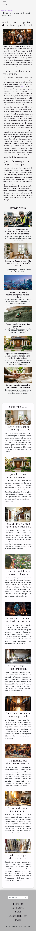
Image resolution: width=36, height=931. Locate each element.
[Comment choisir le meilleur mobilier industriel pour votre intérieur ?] (18, 656)
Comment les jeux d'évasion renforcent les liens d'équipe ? (18, 763)
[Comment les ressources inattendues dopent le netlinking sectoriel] (18, 282)
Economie (18, 903)
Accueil (3, 11)
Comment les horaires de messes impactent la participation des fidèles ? (18, 716)
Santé (18, 911)
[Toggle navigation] (4, 3)
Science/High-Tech (18, 916)
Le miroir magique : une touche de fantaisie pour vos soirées (18, 621)
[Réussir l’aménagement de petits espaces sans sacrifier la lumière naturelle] (18, 251)
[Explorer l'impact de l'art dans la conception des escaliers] (18, 514)
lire (22, 87)
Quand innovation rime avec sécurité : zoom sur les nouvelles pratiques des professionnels (18, 231)
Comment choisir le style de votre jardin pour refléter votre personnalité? (18, 575)
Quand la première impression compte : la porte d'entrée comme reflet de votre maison (18, 356)
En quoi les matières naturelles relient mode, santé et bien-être (18, 386)
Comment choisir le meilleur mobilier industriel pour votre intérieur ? (18, 670)
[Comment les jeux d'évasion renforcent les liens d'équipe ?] (18, 751)
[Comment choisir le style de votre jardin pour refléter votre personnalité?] (18, 561)
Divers (10, 11)
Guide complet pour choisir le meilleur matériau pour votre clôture (18, 859)
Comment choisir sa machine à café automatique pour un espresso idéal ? (18, 812)
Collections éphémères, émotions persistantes (18, 325)
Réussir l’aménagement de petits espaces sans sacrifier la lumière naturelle (18, 263)
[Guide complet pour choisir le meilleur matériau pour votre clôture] (18, 846)
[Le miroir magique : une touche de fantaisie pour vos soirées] (18, 609)
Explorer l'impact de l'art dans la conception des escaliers (18, 527)
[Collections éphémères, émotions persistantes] (18, 314)
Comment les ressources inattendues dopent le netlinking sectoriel (18, 295)
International (18, 907)
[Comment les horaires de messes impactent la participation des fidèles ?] (18, 704)
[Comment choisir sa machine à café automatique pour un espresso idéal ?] (18, 798)
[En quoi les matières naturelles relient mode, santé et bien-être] (18, 375)
